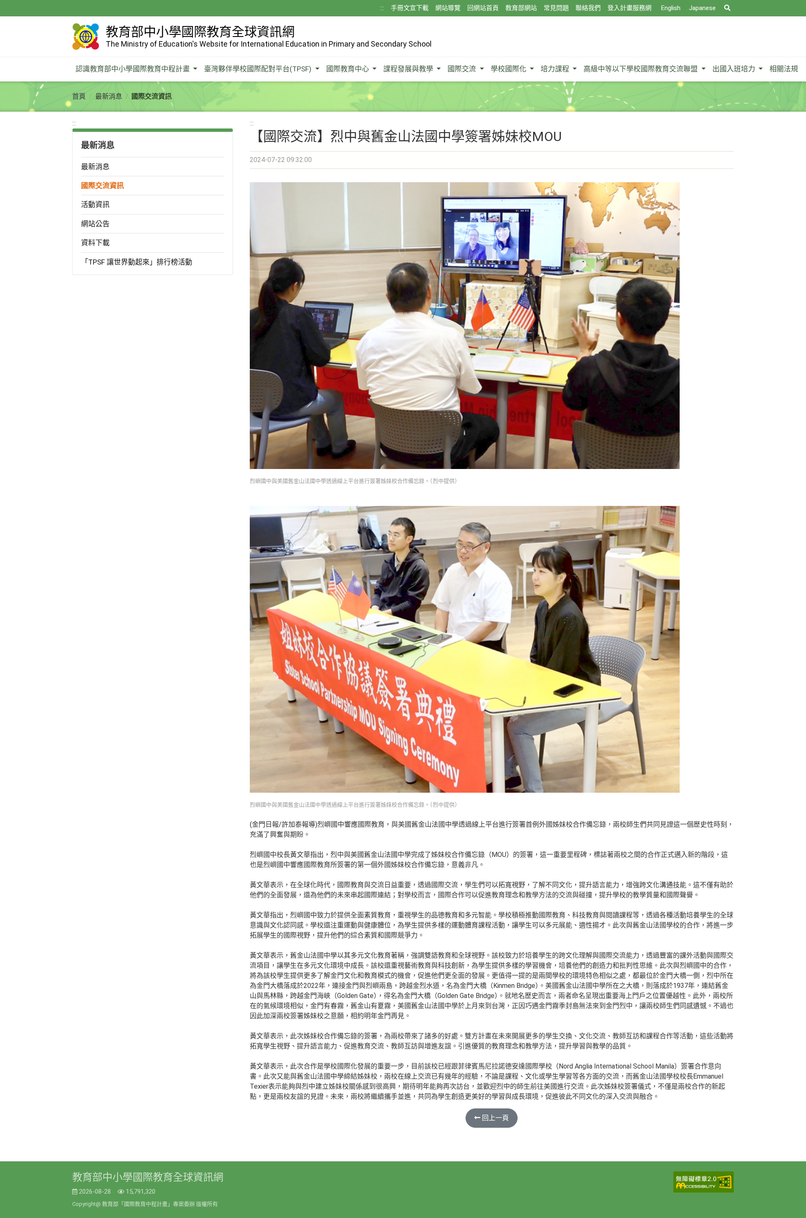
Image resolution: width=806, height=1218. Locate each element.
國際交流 (462, 69)
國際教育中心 (348, 69)
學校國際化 (509, 69)
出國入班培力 (734, 69)
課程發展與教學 (409, 69)
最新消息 (95, 166)
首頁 (79, 96)
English (670, 8)
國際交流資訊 (102, 185)
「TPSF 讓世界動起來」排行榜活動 (136, 262)
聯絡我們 (588, 8)
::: (382, 8)
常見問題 (556, 8)
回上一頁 (494, 1118)
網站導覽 (448, 8)
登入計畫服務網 (629, 8)
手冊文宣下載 (410, 8)
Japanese (702, 8)
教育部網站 (521, 8)
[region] (152, 196)
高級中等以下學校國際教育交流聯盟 (641, 69)
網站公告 (95, 224)
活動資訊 (95, 204)
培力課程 (556, 69)
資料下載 (95, 242)
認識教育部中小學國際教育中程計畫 (133, 69)
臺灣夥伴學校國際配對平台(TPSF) (258, 69)
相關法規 (783, 69)
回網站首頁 (483, 8)
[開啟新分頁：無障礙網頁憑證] (703, 1182)
